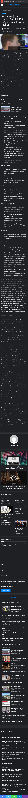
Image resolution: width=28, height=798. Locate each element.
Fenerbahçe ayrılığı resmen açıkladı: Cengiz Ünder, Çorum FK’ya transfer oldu (18, 609)
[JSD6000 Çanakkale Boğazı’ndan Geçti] (5, 109)
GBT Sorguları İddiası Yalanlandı (17, 702)
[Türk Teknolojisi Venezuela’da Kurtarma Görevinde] (6, 666)
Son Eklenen (14, 597)
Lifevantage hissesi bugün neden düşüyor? (6, 500)
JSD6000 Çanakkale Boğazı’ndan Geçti (17, 651)
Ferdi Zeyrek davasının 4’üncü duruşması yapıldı (18, 657)
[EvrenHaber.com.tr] (14, 5)
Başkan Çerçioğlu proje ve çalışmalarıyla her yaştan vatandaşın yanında (13, 622)
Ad (2, 564)
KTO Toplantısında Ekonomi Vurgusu (20, 499)
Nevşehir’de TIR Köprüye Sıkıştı (10, 602)
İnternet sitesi (4, 575)
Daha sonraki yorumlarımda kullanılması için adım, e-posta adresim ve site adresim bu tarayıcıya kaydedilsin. (13, 584)
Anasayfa (5, 10)
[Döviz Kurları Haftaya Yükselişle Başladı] (7, 509)
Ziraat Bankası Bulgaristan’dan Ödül (19, 530)
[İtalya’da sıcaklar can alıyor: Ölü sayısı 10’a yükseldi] (6, 710)
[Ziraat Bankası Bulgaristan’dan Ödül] (21, 523)
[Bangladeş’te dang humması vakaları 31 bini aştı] (6, 688)
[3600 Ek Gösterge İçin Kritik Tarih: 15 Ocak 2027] (6, 677)
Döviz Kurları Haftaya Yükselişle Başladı (7, 515)
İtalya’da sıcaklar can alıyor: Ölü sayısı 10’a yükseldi (17, 709)
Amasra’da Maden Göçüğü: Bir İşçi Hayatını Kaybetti (18, 695)
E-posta (3, 570)
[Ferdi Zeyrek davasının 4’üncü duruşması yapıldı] (6, 659)
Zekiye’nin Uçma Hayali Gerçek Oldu (12, 721)
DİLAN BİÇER (6, 28)
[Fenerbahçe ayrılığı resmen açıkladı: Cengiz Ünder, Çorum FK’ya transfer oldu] (6, 608)
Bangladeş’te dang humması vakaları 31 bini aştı (18, 688)
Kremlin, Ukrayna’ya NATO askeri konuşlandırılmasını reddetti (20, 509)
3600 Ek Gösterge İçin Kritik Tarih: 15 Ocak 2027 (18, 676)
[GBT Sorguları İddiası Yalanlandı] (6, 703)
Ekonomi (10, 10)
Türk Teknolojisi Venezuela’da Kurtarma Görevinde (18, 665)
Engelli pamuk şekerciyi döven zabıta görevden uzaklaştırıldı (12, 639)
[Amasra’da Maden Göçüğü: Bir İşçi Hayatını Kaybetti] (6, 696)
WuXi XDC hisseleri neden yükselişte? (6, 521)
